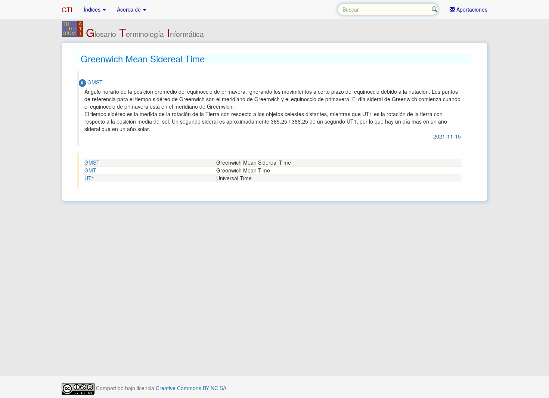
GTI (67, 9)
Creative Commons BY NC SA (191, 388)
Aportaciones (471, 9)
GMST (92, 162)
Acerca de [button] (129, 9)
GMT (90, 170)
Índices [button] (93, 9)
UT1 (89, 178)
